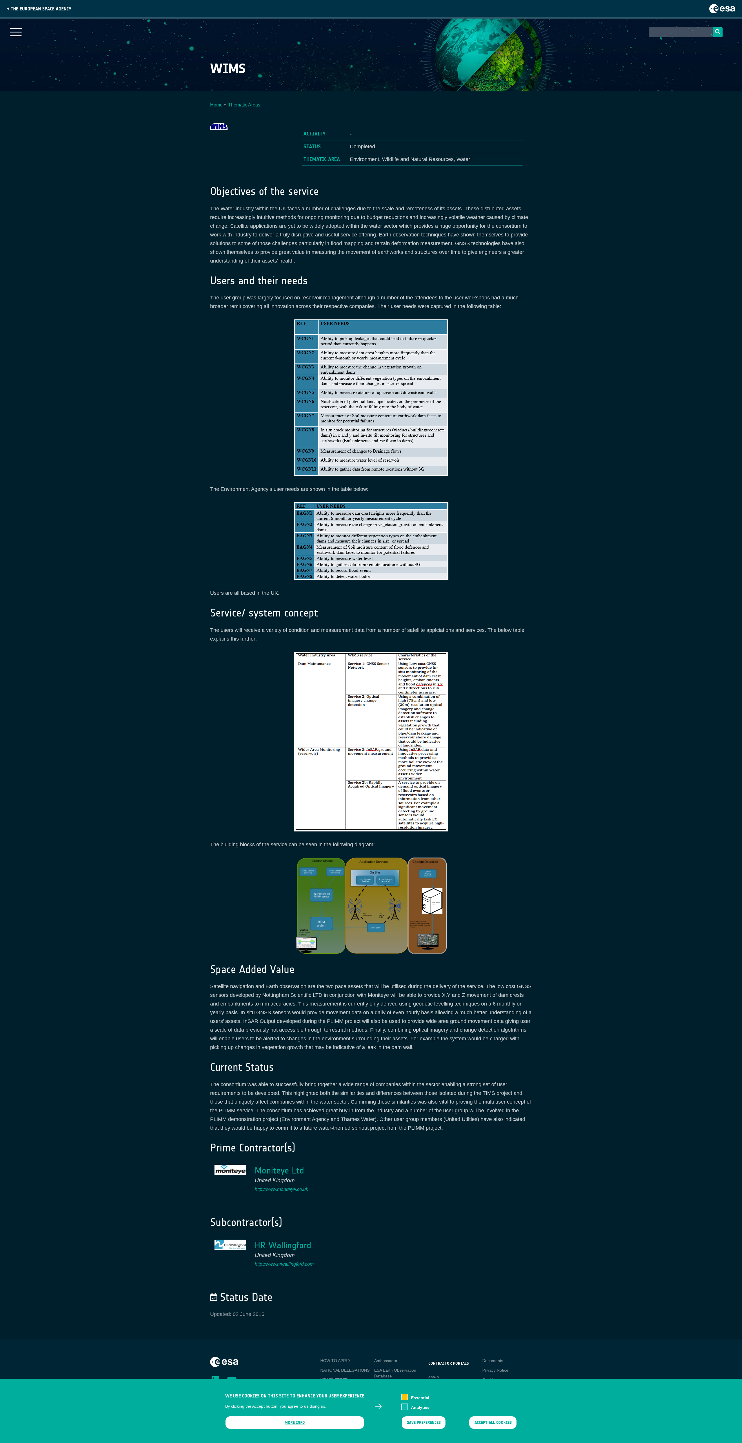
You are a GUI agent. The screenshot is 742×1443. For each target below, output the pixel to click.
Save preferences (423, 1422)
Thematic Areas (244, 104)
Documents (492, 1360)
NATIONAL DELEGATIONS (345, 1370)
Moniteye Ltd (279, 1170)
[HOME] (224, 1361)
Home (216, 104)
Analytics (420, 1407)
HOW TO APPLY (335, 1360)
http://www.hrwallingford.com (284, 1264)
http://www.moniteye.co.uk (281, 1189)
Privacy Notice (495, 1370)
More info (295, 1422)
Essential (420, 1397)
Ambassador (385, 1360)
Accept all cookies (493, 1422)
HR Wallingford (283, 1245)
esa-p (433, 1377)
